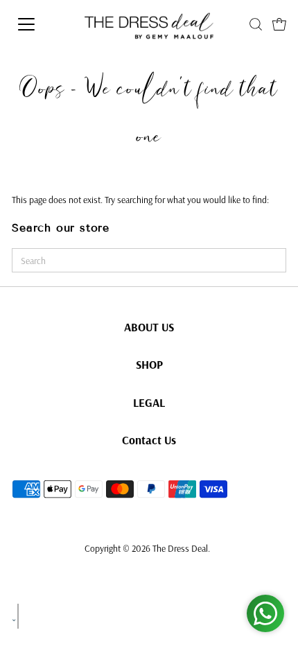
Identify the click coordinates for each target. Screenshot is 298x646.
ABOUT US (149, 327)
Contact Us (149, 440)
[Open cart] (279, 24)
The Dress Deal (180, 548)
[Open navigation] (46, 24)
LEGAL (149, 402)
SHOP (149, 364)
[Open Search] (255, 24)
